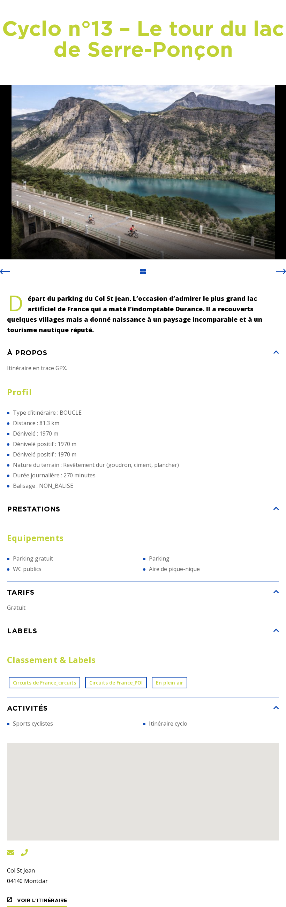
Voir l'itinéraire (41, 900)
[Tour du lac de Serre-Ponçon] (143, 172)
